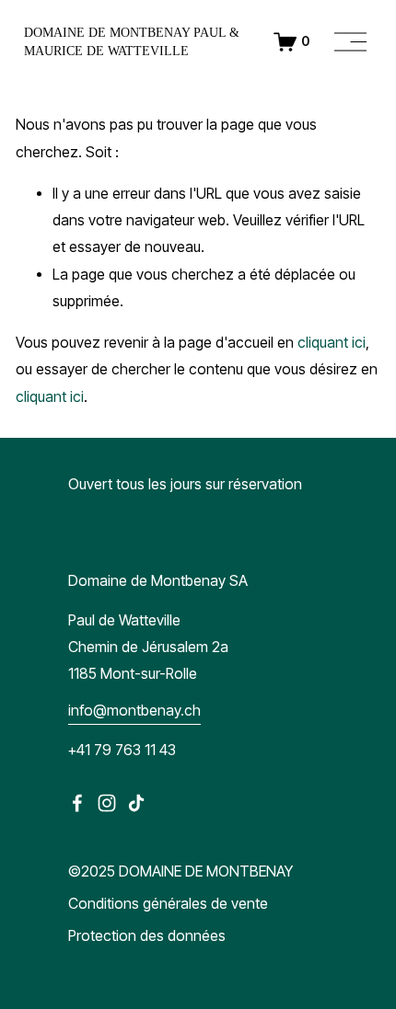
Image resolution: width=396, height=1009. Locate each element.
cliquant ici (331, 342)
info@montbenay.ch (134, 710)
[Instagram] (107, 803)
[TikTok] (136, 803)
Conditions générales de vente (168, 903)
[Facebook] (77, 803)
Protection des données (147, 936)
